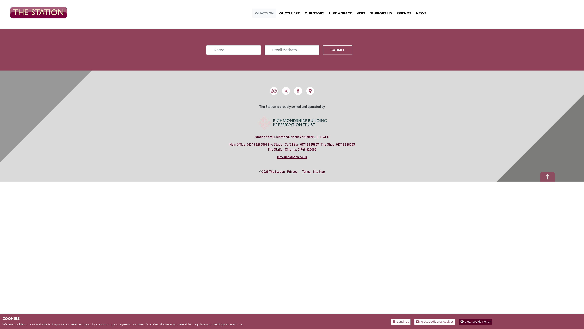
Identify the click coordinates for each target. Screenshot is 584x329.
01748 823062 (307, 149)
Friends (404, 13)
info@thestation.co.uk (292, 157)
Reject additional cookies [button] (436, 321)
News (421, 13)
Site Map (319, 171)
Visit (361, 13)
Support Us (381, 13)
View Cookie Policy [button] (477, 321)
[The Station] (36, 13)
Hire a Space (340, 13)
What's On (264, 13)
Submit (337, 50)
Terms (306, 171)
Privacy (292, 171)
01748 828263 (345, 144)
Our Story (314, 13)
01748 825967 (309, 144)
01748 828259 (256, 144)
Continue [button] (402, 321)
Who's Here (289, 13)
